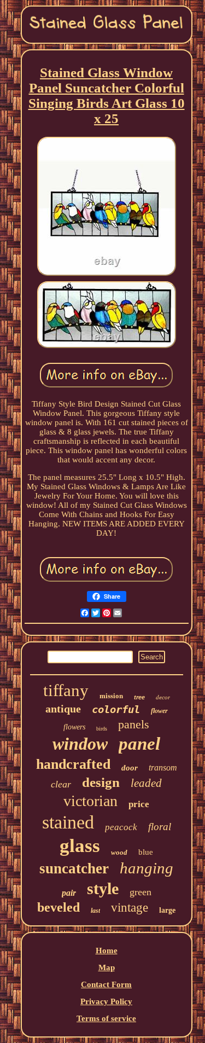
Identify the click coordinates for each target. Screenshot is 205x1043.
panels (133, 724)
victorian (90, 800)
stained (68, 822)
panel (139, 744)
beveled (58, 907)
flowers (74, 727)
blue (145, 852)
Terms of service (106, 1018)
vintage (129, 907)
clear (61, 784)
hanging (146, 868)
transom (163, 767)
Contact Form (106, 984)
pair (69, 892)
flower (159, 711)
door (129, 767)
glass (80, 845)
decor (163, 697)
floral (159, 826)
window (80, 744)
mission (111, 696)
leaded (146, 783)
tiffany (66, 690)
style (103, 888)
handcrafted (73, 764)
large (167, 910)
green (140, 891)
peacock (121, 827)
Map (106, 967)
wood (119, 852)
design (101, 782)
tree (139, 697)
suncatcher (74, 868)
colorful (116, 709)
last (95, 910)
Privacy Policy (106, 1001)
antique (63, 709)
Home (107, 950)
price (138, 804)
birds (101, 729)
